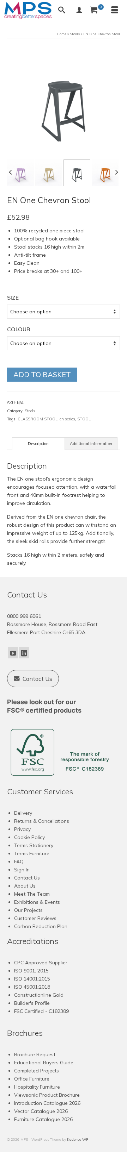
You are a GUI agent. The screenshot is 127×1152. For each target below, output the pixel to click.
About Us (25, 886)
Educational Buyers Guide (43, 1062)
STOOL (84, 419)
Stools (30, 410)
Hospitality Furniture (37, 1087)
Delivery (23, 813)
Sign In (22, 869)
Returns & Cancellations (41, 821)
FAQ (19, 861)
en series (67, 419)
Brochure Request (34, 1054)
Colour (18, 329)
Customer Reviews (35, 918)
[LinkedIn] (24, 652)
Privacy (22, 829)
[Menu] (114, 10)
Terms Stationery (33, 845)
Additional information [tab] (91, 443)
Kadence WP (77, 1139)
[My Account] (79, 10)
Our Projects (28, 910)
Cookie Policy (29, 837)
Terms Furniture (31, 853)
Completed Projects (36, 1071)
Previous (10, 172)
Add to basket (42, 374)
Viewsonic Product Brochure (47, 1095)
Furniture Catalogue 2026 (43, 1119)
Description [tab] (38, 443)
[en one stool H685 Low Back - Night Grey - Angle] (63, 101)
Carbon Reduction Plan (40, 926)
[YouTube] (13, 652)
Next (116, 172)
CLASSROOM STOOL (38, 419)
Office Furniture (31, 1079)
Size (13, 297)
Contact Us (27, 878)
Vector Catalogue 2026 (41, 1111)
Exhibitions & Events (37, 902)
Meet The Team (32, 894)
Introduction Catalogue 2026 (47, 1103)
